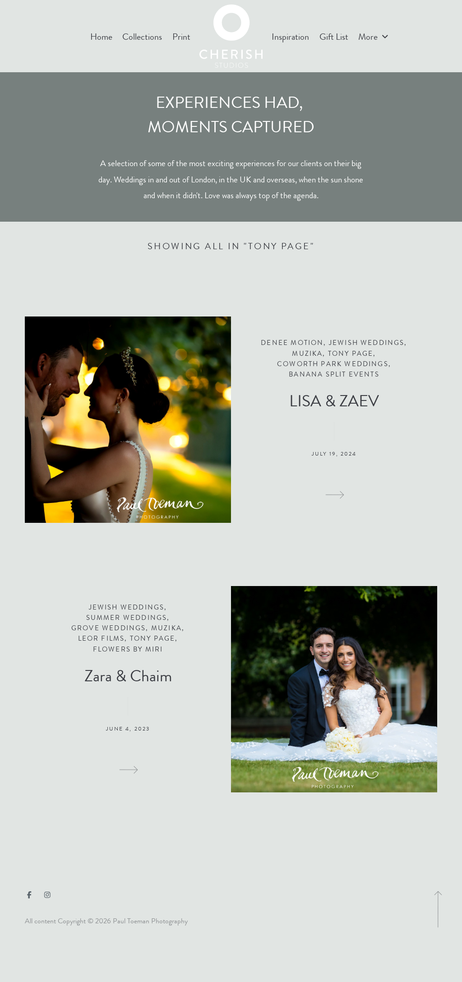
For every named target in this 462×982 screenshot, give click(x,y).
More (368, 37)
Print (181, 37)
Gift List (333, 37)
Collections (142, 37)
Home (101, 37)
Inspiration (290, 37)
